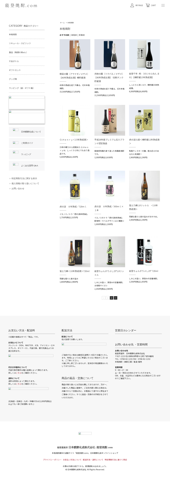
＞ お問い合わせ (16, 188)
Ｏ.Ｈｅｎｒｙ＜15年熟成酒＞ (74, 139)
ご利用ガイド (27, 143)
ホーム (62, 22)
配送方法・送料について (93, 459)
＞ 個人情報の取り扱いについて (24, 183)
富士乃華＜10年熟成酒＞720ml (75, 271)
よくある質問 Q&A (29, 166)
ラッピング (26, 154)
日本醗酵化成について (31, 132)
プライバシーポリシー (52, 459)
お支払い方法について (72, 459)
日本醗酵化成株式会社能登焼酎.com (85, 447)
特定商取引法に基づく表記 (116, 459)
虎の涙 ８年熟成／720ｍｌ (73, 206)
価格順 (74, 35)
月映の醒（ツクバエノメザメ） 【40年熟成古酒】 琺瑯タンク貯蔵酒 (109, 77)
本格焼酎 (70, 22)
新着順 (82, 35)
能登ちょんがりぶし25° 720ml (143, 271)
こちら (18, 372)
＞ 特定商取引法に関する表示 (23, 178)
